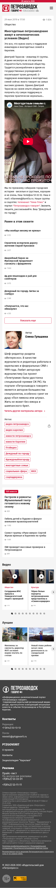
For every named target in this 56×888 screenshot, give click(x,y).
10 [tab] (44, 614)
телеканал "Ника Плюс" (31, 202)
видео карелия (14, 430)
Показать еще (28, 320)
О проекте (8, 749)
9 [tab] (41, 614)
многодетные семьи (17, 465)
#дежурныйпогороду (17, 459)
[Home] (20, 689)
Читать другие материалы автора (23, 410)
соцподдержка (14, 477)
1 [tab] (12, 614)
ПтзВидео (11, 447)
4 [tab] (23, 614)
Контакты (7, 755)
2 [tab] (16, 614)
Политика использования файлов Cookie (31, 848)
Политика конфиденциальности (15, 846)
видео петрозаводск (17, 424)
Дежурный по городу (17, 453)
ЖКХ (33, 471)
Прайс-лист (9, 773)
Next (53, 592)
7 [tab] (34, 614)
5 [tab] (26, 614)
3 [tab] (19, 614)
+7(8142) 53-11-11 (12, 784)
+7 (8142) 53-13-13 (11, 727)
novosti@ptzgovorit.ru (14, 736)
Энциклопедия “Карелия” (16, 760)
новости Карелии (15, 441)
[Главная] (5, 10)
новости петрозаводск (18, 436)
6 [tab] (30, 614)
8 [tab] (37, 614)
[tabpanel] (14, 589)
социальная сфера (16, 471)
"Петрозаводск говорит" (26, 205)
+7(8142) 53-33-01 (12, 779)
